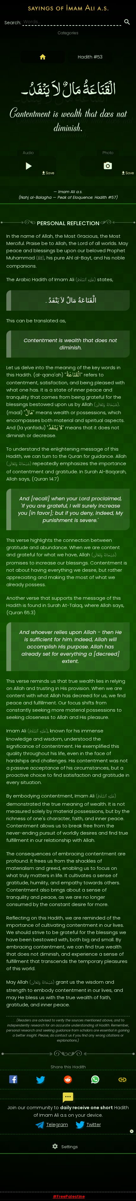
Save (50, 172)
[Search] (127, 23)
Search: (12, 22)
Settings (65, 1146)
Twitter (94, 1124)
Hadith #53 (90, 57)
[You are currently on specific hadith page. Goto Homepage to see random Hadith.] (43, 57)
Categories (68, 33)
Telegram (57, 1124)
